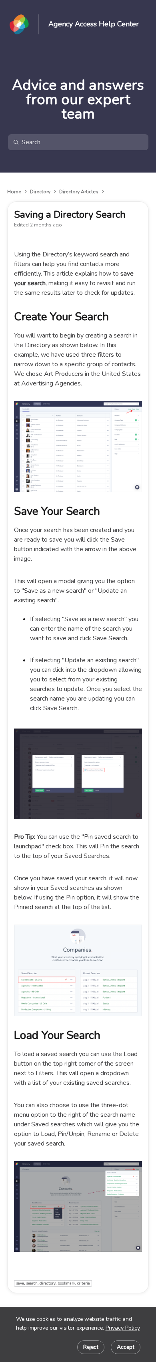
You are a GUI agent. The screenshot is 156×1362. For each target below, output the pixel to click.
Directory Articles (78, 192)
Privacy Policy (123, 1328)
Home (14, 192)
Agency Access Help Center (93, 24)
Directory (40, 192)
